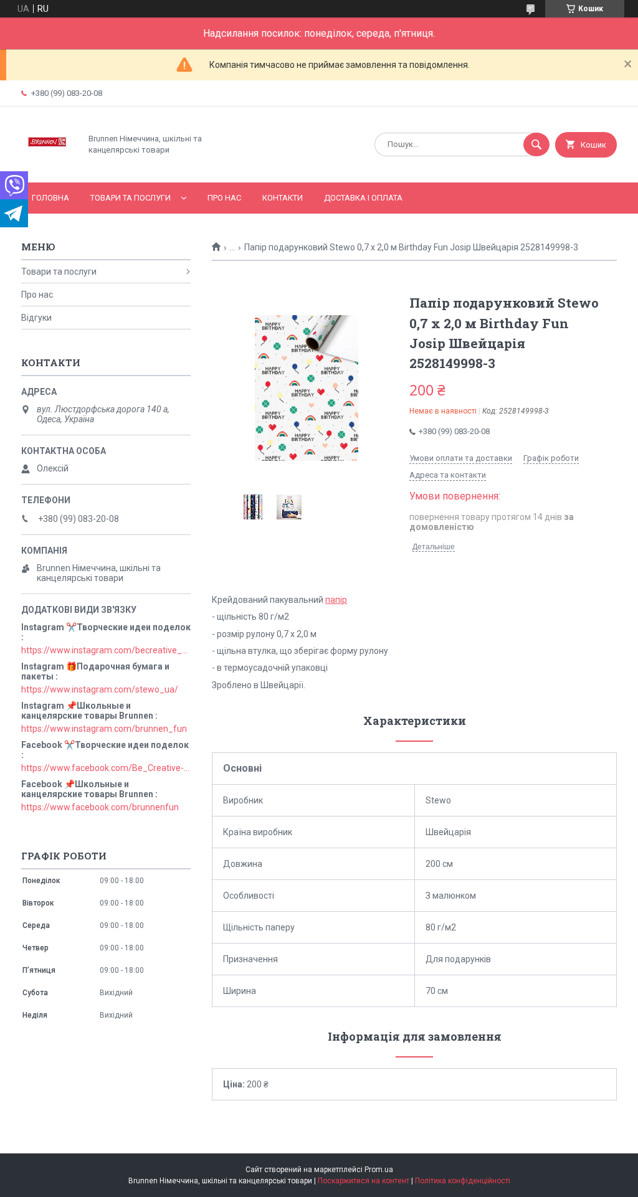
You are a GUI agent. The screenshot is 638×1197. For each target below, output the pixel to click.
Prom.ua (378, 1169)
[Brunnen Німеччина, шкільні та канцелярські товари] (47, 167)
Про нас (224, 197)
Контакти (282, 197)
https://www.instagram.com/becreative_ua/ (106, 650)
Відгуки (36, 318)
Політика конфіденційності (462, 1180)
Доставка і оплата (363, 197)
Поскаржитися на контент (363, 1180)
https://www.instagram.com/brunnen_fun (104, 729)
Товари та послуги (130, 197)
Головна (50, 197)
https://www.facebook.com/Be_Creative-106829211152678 (106, 768)
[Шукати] (536, 144)
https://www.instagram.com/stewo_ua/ (99, 689)
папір (336, 600)
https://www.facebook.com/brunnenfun (100, 807)
